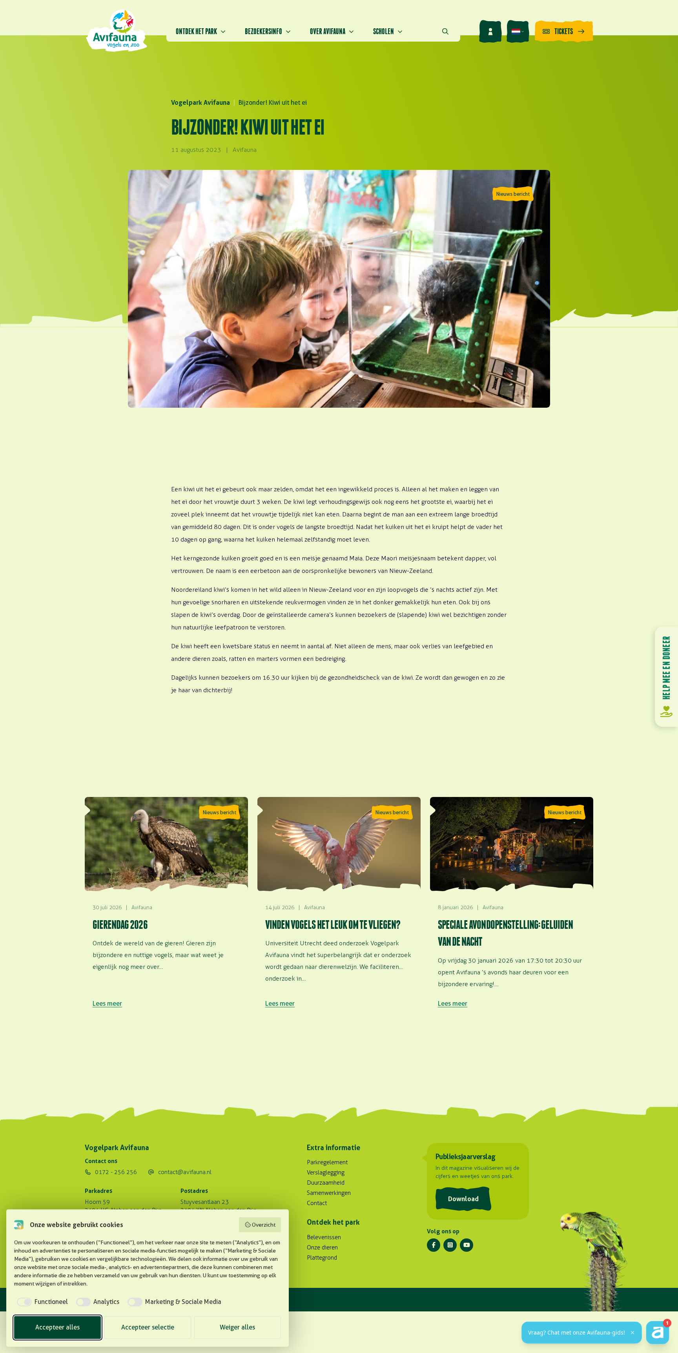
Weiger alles (237, 1327)
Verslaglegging (325, 1172)
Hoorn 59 (97, 1201)
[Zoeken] (445, 31)
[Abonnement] (490, 31)
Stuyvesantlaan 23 (204, 1201)
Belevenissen (324, 1237)
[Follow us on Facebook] (433, 1245)
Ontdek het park (196, 31)
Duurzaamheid (325, 1182)
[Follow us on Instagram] (450, 1245)
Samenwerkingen (329, 1192)
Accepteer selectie (147, 1327)
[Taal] (518, 31)
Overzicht (263, 1225)
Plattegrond (322, 1257)
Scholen (383, 31)
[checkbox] (41, 1302)
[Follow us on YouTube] (466, 1245)
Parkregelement (327, 1162)
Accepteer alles (57, 1327)
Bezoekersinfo (263, 31)
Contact (317, 1203)
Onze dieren (322, 1247)
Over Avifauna (327, 31)
